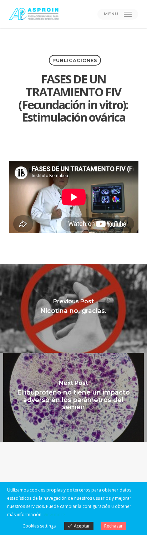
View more (54, 514)
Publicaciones (74, 60)
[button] (117, 14)
